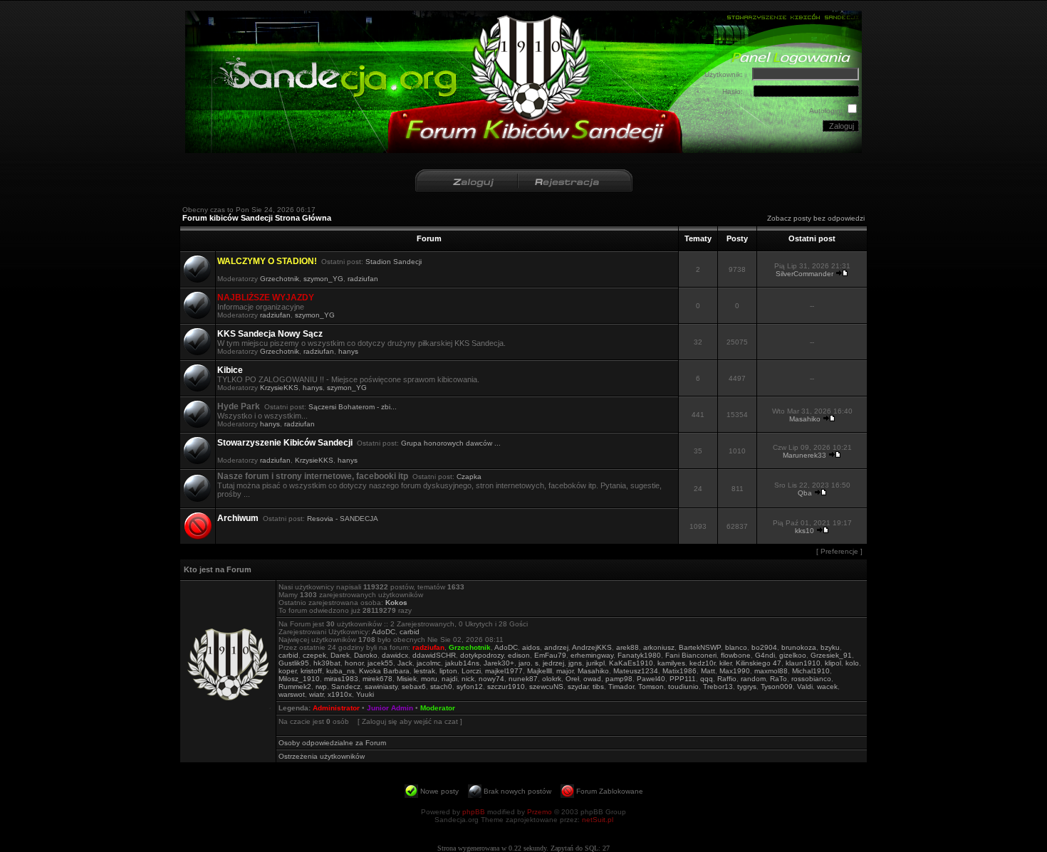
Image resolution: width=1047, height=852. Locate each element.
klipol (833, 663)
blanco (736, 647)
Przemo (539, 812)
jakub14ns (462, 663)
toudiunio (683, 686)
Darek (340, 655)
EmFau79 (550, 655)
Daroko (365, 655)
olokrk (551, 679)
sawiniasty (381, 686)
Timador (621, 686)
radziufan (363, 279)
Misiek (407, 679)
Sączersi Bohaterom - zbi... (352, 407)
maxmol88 (771, 671)
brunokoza (798, 647)
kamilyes (671, 663)
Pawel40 (651, 679)
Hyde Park (238, 406)
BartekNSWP (700, 647)
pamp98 (618, 679)
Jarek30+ (499, 663)
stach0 (441, 686)
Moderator (437, 708)
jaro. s (528, 663)
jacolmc (429, 663)
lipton (448, 671)
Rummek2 (294, 686)
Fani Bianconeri (691, 655)
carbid (410, 632)
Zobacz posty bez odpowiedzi (816, 218)
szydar (578, 686)
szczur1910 (506, 686)
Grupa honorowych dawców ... (451, 443)
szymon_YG (323, 279)
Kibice (230, 370)
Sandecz (345, 686)
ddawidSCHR (434, 655)
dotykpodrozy (482, 655)
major (564, 671)
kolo (852, 663)
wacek (827, 686)
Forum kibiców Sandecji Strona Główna (256, 218)
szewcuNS (546, 686)
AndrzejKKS (592, 647)
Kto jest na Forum (217, 569)
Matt (708, 671)
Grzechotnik (279, 279)
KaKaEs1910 (631, 663)
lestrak (424, 671)
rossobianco (811, 679)
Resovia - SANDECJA (342, 518)
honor (354, 663)
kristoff (311, 671)
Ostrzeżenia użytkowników (321, 756)
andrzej (556, 647)
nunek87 (523, 679)
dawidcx (395, 655)
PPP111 (683, 679)
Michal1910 (811, 671)
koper (287, 671)
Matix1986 (679, 671)
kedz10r (702, 663)
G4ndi (765, 655)
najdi (449, 679)
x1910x (340, 694)
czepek (314, 655)
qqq (706, 679)
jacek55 (380, 663)
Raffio (726, 679)
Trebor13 (718, 686)
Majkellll (539, 671)
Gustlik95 (293, 663)
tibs (598, 686)
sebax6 (414, 686)
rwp (321, 686)
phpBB (473, 812)
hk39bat (326, 663)
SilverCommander (804, 274)
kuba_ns (340, 671)
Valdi (805, 686)
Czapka (469, 476)
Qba (805, 493)
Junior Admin (390, 708)
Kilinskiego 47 (758, 663)
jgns (575, 663)
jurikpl (595, 663)
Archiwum (238, 518)
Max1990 (734, 671)
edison (519, 655)
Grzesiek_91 (831, 655)
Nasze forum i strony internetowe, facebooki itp (312, 476)
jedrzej (553, 663)
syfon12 (470, 686)
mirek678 (377, 679)
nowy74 (491, 679)
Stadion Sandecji (393, 261)
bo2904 (764, 647)
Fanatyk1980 (639, 655)
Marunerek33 (804, 455)
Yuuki (365, 694)
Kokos (396, 602)
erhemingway (592, 655)
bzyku (830, 647)
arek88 (627, 647)
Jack (404, 663)
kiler (725, 663)
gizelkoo (792, 655)
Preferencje (839, 551)
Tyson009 (777, 686)
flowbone (736, 655)
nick (468, 679)
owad (592, 679)
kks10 (804, 531)
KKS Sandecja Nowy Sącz (270, 334)
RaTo (778, 679)
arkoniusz (658, 647)
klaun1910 (803, 663)
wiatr (316, 694)
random (753, 679)
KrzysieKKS (279, 387)
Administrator (336, 708)
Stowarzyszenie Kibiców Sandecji (285, 443)
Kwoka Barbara (384, 671)
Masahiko (805, 419)
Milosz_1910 (299, 679)
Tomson (651, 686)
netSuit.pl (597, 820)
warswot (291, 694)
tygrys (746, 686)
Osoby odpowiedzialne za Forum (332, 743)
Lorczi (471, 671)
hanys (348, 351)
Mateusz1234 (635, 671)
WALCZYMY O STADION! (267, 261)
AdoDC (383, 632)
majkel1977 (504, 671)
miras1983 (341, 679)
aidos (531, 647)
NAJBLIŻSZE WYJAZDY (265, 298)
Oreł (572, 679)
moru (429, 679)
